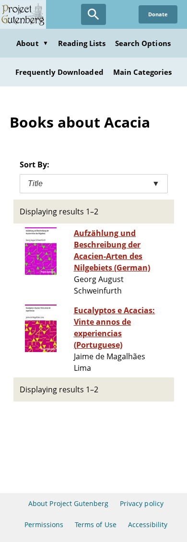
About (32, 43)
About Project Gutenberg (68, 503)
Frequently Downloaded (59, 72)
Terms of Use (95, 524)
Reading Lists (82, 43)
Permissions (43, 524)
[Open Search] (93, 14)
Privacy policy (142, 503)
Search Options (143, 43)
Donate (158, 14)
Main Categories (142, 72)
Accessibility (148, 524)
